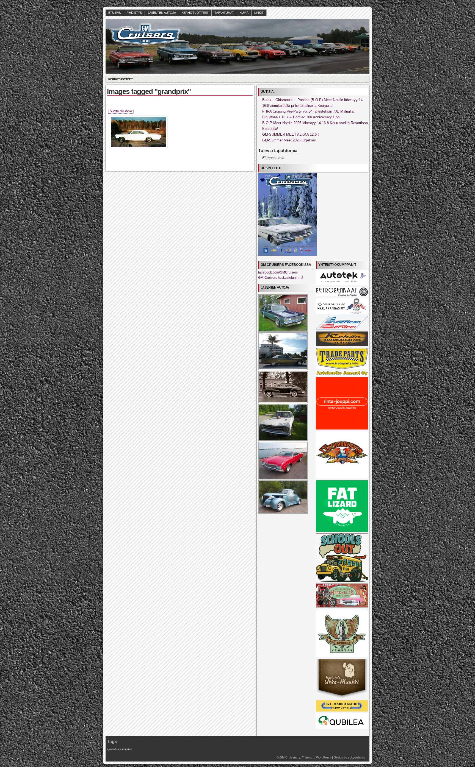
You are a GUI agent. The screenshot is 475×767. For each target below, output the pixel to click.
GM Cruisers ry (290, 757)
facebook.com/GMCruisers (278, 272)
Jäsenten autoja (162, 12)
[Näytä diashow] (121, 110)
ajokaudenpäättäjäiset (119, 749)
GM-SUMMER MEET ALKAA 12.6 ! (290, 134)
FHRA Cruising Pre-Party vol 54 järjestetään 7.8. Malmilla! (308, 111)
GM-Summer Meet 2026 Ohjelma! (289, 140)
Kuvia (244, 12)
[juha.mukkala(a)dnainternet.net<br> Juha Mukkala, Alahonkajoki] (138, 132)
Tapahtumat (224, 12)
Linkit (259, 12)
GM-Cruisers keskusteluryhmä (280, 278)
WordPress (323, 757)
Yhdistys (134, 12)
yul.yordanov (356, 757)
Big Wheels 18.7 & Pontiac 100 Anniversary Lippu (301, 117)
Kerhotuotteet (195, 12)
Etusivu (114, 12)
